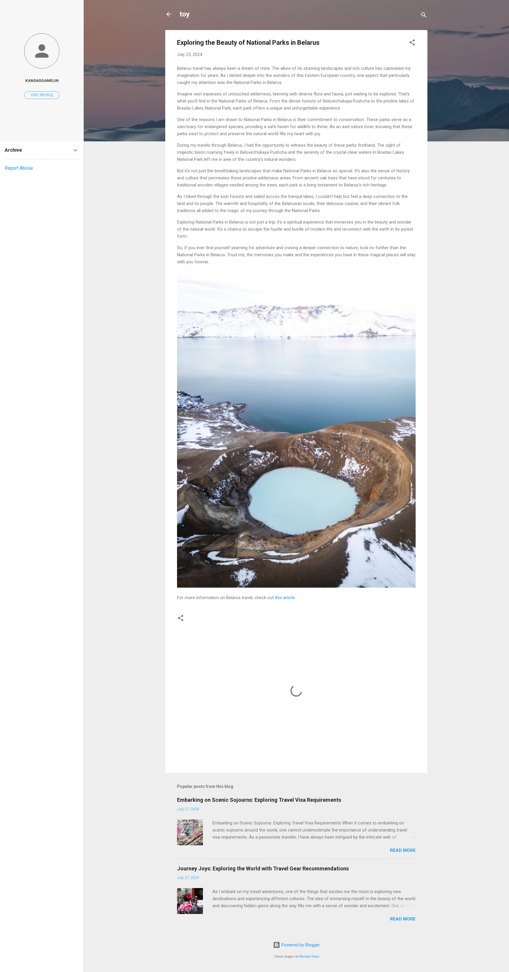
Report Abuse (19, 168)
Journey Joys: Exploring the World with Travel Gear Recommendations (263, 868)
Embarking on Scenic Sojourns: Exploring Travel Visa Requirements (259, 800)
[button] (412, 43)
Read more (403, 850)
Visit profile (42, 95)
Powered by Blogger (300, 945)
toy (184, 14)
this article (285, 597)
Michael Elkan (309, 956)
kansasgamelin (42, 80)
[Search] (423, 16)
